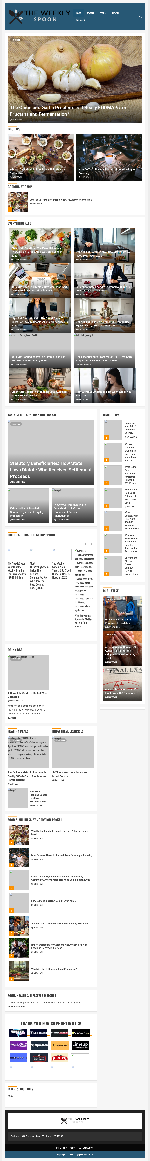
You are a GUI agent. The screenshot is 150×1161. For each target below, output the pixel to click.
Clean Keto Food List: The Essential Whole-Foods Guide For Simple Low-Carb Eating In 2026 (36, 252)
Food (102, 13)
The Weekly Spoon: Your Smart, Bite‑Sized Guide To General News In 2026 (61, 570)
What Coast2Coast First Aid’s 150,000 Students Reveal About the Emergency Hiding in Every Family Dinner (113, 521)
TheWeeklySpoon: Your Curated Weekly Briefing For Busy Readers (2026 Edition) (17, 570)
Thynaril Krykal (18, 482)
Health (115, 13)
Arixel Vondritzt (16, 700)
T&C (79, 1147)
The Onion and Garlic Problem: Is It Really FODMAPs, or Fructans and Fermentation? (75, 79)
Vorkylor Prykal (20, 259)
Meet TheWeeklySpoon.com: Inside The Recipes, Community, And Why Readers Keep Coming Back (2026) (39, 576)
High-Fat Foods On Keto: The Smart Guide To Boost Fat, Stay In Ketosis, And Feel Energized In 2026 (39, 322)
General (90, 13)
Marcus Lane (83, 399)
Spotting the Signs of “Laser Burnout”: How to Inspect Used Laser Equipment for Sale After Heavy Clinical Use (113, 566)
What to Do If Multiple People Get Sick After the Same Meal (41, 157)
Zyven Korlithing (113, 627)
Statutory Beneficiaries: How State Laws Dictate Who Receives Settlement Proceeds (51, 452)
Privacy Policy (69, 1147)
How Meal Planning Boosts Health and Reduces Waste (18, 798)
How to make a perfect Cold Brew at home (19, 903)
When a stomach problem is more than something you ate (113, 452)
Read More (12, 717)
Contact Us (81, 20)
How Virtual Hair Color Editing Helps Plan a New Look (113, 498)
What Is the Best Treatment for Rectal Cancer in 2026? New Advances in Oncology (113, 475)
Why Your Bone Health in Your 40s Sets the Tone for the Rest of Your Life (113, 543)
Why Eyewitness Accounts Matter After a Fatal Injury (83, 621)
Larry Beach (17, 119)
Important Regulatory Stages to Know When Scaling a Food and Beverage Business (19, 948)
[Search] (140, 16)
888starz (12, 1096)
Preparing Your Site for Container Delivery (113, 430)
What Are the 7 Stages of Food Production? (19, 971)
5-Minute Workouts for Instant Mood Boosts (73, 752)
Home (78, 13)
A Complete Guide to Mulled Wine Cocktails (28, 672)
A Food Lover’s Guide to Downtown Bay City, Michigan (19, 926)
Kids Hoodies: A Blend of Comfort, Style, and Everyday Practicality (27, 512)
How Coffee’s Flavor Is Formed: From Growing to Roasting (109, 157)
